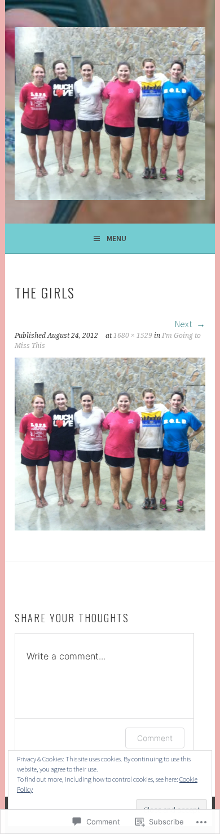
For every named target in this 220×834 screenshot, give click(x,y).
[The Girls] (110, 527)
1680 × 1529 (132, 336)
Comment (155, 738)
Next (184, 323)
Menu (116, 238)
